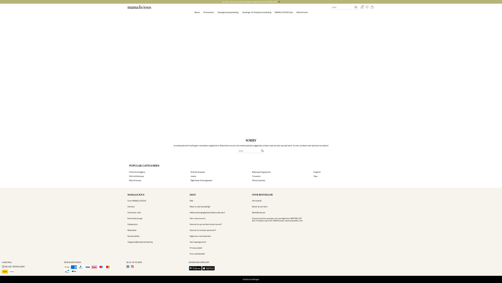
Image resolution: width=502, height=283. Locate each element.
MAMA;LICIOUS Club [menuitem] (284, 12)
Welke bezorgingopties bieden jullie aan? (207, 212)
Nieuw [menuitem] (197, 12)
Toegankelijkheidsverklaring (140, 242)
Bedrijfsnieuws (258, 212)
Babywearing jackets (261, 172)
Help (193, 194)
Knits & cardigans (137, 172)
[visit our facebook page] (128, 267)
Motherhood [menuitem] (302, 12)
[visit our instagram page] (132, 267)
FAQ (191, 201)
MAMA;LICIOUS (135, 194)
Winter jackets (258, 180)
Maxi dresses (135, 180)
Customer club (134, 212)
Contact (131, 207)
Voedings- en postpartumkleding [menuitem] (256, 12)
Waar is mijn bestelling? (200, 207)
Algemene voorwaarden (200, 236)
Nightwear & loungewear (201, 180)
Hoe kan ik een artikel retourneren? (206, 224)
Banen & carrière (259, 207)
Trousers (256, 176)
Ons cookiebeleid (197, 254)
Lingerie (317, 172)
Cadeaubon (132, 224)
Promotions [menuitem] (208, 12)
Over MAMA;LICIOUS (136, 201)
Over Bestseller (262, 194)
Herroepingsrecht (198, 242)
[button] (32, 266)
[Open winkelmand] (372, 7)
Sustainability (133, 236)
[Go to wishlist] (367, 8)
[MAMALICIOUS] (139, 8)
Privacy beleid (196, 248)
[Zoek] (356, 7)
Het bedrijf (256, 201)
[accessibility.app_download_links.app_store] (208, 271)
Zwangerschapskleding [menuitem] (228, 12)
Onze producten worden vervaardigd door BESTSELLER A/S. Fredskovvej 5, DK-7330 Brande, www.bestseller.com (277, 219)
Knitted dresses (198, 172)
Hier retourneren (198, 218)
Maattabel (131, 230)
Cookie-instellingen (251, 279)
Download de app (134, 218)
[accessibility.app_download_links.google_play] (195, 271)
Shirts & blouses (136, 176)
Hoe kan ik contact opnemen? (203, 230)
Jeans (193, 176)
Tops (315, 176)
